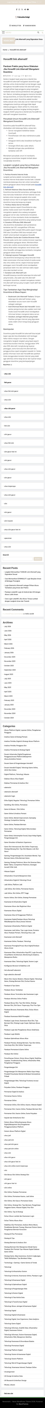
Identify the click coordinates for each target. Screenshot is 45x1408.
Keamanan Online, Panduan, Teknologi (17, 941)
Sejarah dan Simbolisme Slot (14, 1118)
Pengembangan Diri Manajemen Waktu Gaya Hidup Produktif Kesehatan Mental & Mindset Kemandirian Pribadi (22, 1074)
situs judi (7, 1135)
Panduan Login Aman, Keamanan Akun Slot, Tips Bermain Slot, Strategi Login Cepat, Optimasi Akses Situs (22, 1023)
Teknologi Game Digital (12, 1324)
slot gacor (7, 434)
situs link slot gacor (11, 391)
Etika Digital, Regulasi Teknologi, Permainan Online (22, 800)
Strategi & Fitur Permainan (13, 1234)
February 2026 (9, 648)
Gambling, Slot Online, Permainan (15, 805)
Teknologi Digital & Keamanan (14, 1315)
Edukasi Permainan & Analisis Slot (16, 783)
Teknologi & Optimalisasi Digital (15, 1284)
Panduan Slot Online (11, 1054)
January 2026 (9, 653)
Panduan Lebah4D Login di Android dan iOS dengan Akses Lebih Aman (21, 2)
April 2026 (7, 639)
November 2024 (9, 713)
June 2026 (7, 631)
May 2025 (7, 687)
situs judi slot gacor (11, 1144)
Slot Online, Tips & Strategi (13, 1212)
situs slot (7, 400)
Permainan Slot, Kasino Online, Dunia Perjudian (20, 1113)
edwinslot (7, 787)
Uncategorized (9, 1372)
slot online (8, 1188)
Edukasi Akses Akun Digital (14, 779)
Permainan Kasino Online (13, 1096)
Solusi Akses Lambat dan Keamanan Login (19, 1216)
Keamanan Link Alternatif (13, 937)
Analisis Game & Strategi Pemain (15, 737)
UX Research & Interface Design (15, 1380)
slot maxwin (8, 521)
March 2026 (8, 644)
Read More (6, 365)
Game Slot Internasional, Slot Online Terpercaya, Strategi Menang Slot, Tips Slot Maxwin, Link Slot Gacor (21, 849)
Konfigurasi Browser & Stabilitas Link (17, 966)
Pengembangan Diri (11, 1067)
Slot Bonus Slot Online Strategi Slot (16, 1175)
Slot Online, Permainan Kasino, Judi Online (19, 1196)
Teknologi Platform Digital (13, 1350)
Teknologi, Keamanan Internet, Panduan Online (20, 1367)
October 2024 (9, 718)
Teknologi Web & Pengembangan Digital (18, 1363)
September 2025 (10, 670)
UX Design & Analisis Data (13, 1376)
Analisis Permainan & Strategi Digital (17, 750)
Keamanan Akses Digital (12, 911)
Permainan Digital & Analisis (14, 1092)
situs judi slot (9, 1140)
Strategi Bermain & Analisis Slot (15, 1243)
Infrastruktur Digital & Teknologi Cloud (17, 880)
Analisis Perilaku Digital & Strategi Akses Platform (21, 741)
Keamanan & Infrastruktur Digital (15, 902)
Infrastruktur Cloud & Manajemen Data (17, 876)
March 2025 (8, 696)
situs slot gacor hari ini (12, 530)
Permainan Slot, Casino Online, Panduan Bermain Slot (23, 1109)
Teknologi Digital (10, 1311)
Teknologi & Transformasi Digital (15, 1302)
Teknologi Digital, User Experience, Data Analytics (21, 1319)
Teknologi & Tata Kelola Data (14, 1297)
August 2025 (8, 674)
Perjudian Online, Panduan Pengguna (17, 1087)
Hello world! (29, 614)
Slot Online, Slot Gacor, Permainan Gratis (18, 1201)
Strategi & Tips (9, 1238)
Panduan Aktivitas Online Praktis (15, 999)
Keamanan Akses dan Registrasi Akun (17, 906)
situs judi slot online (11, 1149)
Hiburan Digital (9, 871)
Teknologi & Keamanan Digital (14, 1280)
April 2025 (7, 692)
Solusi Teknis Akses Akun (13, 1220)
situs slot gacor (9, 469)
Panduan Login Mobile (12, 1034)
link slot (7, 426)
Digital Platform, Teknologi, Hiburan (16, 774)
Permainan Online (10, 1100)
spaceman (8, 538)
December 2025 (9, 657)
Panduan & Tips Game (12, 986)
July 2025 (7, 679)
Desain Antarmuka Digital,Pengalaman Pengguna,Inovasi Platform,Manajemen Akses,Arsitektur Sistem (17, 756)
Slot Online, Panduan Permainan (15, 1192)
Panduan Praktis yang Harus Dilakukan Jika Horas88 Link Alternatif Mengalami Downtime (21, 69)
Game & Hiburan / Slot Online (14, 809)
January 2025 (9, 705)
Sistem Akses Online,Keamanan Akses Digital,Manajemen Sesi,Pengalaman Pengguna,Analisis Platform (17, 1124)
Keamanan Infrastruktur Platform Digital (18, 926)
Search (6, 555)
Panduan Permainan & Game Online (16, 1050)
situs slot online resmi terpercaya (16, 1166)
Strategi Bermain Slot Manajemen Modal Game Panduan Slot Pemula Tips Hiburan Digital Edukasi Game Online (21, 1249)
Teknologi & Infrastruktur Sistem (15, 1271)
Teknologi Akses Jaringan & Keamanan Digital (20, 1306)
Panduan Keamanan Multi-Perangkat (16, 1016)
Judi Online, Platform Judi (13, 885)
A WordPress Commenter (13, 614)
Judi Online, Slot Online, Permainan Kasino (19, 889)
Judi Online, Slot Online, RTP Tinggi (16, 893)
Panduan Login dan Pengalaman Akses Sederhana (21, 1030)
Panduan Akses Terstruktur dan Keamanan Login (21, 994)
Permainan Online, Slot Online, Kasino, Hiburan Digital (23, 1105)
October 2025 (9, 666)
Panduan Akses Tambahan (13, 990)
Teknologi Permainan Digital (14, 1346)
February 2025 (9, 700)
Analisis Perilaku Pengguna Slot (15, 746)
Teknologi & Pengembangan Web (15, 1289)
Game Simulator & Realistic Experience (18, 842)
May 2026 (7, 635)
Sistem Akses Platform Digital (14, 1131)
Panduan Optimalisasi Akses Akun (16, 1038)
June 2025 (7, 683)
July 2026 (7, 626)
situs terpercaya (9, 486)
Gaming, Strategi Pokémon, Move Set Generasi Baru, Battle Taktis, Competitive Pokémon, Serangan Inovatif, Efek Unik (22, 864)
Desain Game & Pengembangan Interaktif (18, 763)
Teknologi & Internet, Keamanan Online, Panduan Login (23, 1276)
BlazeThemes (23, 1404)
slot (5, 504)
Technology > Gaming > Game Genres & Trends (20, 1263)
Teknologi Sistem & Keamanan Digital (17, 1354)
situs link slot (9, 443)
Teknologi (7, 1267)
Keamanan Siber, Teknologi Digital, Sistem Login (21, 961)
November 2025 (9, 661)
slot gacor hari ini (10, 452)
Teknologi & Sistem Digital (13, 1293)
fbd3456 (8, 76)
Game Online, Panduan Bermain (15, 824)
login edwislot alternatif (12, 974)
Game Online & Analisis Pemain (15, 813)
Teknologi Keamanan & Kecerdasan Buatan (19, 1341)
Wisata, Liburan (9, 1385)
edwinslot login (9, 796)
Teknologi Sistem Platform (13, 1359)
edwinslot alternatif (11, 792)
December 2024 (9, 709)
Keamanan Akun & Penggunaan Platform (18, 915)
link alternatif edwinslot (12, 970)
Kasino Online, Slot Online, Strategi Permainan (20, 898)
